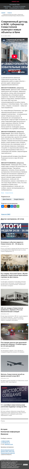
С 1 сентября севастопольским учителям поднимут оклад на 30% (14, 406)
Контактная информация (10, 432)
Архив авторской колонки (7, 449)
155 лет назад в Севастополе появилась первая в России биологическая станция (12, 309)
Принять (25, 464)
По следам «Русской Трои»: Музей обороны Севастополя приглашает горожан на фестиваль (14, 275)
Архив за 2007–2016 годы (7, 451)
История (4, 429)
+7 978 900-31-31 (5, 442)
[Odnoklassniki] (5, 206)
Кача (2, 193)
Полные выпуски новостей (8, 453)
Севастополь (7, 6)
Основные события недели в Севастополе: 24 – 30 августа (12, 243)
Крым (6, 8)
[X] (8, 206)
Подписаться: (5, 196)
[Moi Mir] (11, 206)
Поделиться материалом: (9, 203)
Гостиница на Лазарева (18, 6)
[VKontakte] (2, 206)
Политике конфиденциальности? (10, 467)
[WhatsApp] (18, 206)
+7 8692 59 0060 (5, 441)
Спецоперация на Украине (16, 8)
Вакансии (4, 434)
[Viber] (14, 206)
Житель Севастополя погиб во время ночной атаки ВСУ (12, 375)
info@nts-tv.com (9, 444)
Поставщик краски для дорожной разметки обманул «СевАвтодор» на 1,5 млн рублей (14, 344)
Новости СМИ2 (5, 214)
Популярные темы (14, 4)
